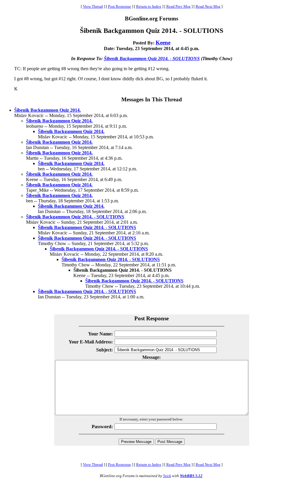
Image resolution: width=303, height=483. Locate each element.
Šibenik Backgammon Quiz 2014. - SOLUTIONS (152, 58)
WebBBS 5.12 (191, 476)
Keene (163, 42)
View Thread (93, 6)
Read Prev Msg (178, 6)
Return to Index (148, 6)
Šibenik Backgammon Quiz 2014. (47, 110)
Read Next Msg (208, 6)
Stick (167, 476)
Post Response (119, 6)
